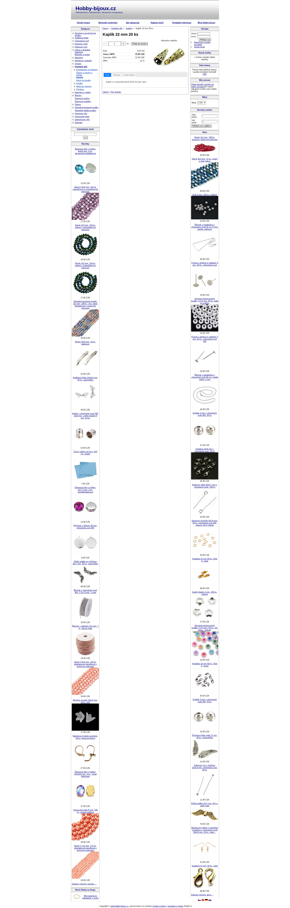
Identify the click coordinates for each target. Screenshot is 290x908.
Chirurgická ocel (82, 41)
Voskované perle (82, 116)
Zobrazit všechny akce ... (202, 895)
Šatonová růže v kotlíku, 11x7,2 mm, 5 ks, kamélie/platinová (85, 489)
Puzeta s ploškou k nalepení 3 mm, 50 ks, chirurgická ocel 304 (204, 339)
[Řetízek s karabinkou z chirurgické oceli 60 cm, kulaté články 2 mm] (204, 407)
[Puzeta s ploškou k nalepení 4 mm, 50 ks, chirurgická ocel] (204, 293)
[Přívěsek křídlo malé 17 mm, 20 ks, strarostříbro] (204, 759)
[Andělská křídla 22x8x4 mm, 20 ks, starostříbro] (85, 407)
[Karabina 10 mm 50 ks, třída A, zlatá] (204, 586)
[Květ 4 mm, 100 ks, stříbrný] (204, 219)
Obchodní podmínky (108, 23)
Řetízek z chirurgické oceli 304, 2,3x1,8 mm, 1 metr (85, 591)
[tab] (107, 75)
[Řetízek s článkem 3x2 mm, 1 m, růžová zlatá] (85, 656)
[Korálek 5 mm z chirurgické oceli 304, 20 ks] (204, 729)
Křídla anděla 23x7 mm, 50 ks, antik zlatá (204, 804)
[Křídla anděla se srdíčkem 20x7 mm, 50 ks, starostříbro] (85, 584)
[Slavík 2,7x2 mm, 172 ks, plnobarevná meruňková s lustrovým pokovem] (85, 878)
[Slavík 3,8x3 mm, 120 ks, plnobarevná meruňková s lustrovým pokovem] (85, 694)
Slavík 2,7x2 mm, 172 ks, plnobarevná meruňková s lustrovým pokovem (85, 848)
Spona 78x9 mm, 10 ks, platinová (85, 343)
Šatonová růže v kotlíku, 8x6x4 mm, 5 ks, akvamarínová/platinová (85, 151)
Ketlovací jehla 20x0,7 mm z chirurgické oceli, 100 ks (204, 486)
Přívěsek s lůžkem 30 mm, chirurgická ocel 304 (85, 527)
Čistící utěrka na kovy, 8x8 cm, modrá (85, 453)
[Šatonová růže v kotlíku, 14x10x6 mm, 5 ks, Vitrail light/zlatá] (85, 804)
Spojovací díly (81, 113)
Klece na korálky (83, 80)
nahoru (106, 92)
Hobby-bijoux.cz (96, 8)
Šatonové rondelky (83, 101)
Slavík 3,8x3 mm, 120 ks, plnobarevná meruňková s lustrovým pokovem (85, 664)
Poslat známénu (129, 75)
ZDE (205, 74)
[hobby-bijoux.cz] (199, 900)
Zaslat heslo (199, 47)
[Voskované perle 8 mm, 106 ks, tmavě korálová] (85, 840)
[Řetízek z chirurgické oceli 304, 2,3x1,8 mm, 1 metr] (85, 620)
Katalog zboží (157, 23)
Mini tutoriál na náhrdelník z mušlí (90, 897)
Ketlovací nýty (81, 47)
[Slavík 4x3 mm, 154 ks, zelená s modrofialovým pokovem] (85, 257)
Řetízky (78, 95)
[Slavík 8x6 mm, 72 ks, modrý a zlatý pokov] (204, 189)
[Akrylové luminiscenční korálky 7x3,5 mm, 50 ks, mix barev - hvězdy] (204, 658)
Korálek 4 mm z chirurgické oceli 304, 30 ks (205, 414)
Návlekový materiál (83, 61)
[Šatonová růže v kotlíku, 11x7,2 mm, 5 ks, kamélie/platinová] (85, 519)
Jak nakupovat (132, 23)
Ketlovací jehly (81, 44)
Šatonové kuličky (82, 98)
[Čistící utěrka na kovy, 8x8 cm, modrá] (85, 481)
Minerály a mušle (82, 54)
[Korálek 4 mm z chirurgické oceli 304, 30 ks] (204, 443)
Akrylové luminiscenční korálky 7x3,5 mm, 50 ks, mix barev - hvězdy (205, 627)
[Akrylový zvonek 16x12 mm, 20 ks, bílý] (85, 730)
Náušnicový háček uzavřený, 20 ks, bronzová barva (85, 737)
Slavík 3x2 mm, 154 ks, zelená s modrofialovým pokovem (85, 265)
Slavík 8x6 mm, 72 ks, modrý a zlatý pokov (205, 160)
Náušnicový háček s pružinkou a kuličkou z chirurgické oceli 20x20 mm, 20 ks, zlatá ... (204, 830)
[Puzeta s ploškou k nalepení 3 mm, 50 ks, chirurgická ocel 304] (204, 369)
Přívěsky (80, 89)
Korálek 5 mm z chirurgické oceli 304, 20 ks (205, 700)
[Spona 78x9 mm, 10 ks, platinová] (85, 372)
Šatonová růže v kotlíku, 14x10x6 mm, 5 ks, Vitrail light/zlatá (85, 774)
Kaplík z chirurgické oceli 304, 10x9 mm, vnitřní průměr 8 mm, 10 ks (85, 415)
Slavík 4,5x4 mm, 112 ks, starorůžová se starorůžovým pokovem (85, 189)
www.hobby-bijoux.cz (119, 906)
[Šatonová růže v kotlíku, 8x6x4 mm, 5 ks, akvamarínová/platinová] (85, 181)
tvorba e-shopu (159, 906)
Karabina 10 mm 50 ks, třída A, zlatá (204, 560)
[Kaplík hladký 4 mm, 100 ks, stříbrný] (204, 619)
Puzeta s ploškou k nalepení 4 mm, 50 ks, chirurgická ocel (204, 264)
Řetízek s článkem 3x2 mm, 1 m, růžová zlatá (85, 627)
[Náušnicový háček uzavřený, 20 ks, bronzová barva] (85, 766)
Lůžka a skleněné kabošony (82, 51)
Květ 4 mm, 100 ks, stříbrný (204, 195)
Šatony (78, 104)
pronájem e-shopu (175, 906)
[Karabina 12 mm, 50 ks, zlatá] (204, 889)
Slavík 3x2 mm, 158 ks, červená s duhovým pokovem (205, 138)
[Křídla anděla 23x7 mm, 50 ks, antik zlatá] (204, 822)
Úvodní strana (83, 23)
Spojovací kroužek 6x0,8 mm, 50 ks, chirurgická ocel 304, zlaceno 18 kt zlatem (205, 523)
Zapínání (78, 122)
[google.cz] (202, 900)
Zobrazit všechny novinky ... (84, 884)
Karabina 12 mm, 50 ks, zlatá (205, 866)
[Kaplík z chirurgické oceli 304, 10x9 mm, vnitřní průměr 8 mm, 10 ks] (85, 446)
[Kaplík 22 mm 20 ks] (169, 56)
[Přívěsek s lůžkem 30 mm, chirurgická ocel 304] (85, 555)
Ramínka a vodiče (83, 92)
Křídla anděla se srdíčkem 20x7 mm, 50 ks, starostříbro (85, 562)
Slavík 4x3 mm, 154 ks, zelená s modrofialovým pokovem (85, 227)
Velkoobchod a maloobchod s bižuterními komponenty (99, 12)
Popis (107, 75)
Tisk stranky (115, 92)
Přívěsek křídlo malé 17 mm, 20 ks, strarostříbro (204, 736)
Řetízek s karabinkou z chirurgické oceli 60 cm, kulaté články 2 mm (204, 377)
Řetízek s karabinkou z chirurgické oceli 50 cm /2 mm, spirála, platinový (204, 227)
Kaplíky (79, 77)
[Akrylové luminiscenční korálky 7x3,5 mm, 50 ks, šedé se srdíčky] (204, 331)
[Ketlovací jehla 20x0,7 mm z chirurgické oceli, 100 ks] (204, 515)
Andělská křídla (81, 38)
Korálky (79, 83)
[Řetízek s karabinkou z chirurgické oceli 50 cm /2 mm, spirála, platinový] (204, 257)
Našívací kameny (84, 86)
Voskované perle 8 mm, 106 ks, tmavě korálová (85, 811)
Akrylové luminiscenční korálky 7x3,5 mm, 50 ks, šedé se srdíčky (204, 301)
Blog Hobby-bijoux (206, 23)
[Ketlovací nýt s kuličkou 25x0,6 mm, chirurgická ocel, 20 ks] (204, 797)
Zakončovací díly (82, 119)
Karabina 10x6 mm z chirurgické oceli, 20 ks (205, 450)
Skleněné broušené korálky (86, 107)
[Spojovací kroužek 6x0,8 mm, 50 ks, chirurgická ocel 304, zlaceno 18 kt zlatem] (204, 553)
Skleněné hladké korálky (85, 110)
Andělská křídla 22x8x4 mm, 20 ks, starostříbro (85, 379)
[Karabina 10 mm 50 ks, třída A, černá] (204, 693)
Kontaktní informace (181, 23)
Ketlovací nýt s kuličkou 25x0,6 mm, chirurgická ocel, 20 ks (204, 767)
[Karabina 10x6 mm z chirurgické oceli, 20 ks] (204, 479)
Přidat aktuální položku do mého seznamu (202, 85)
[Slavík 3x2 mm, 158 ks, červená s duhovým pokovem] (204, 153)
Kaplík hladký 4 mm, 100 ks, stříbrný (204, 593)
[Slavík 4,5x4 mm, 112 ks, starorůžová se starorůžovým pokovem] (85, 219)
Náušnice (79, 58)
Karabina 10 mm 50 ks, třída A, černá (204, 665)
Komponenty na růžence (87, 70)
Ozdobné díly (81, 67)
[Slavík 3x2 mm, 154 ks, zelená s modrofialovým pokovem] (85, 295)
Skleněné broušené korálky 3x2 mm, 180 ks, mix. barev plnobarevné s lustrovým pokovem (85, 304)
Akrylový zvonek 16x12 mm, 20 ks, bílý (85, 701)
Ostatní (78, 64)
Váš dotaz (116, 75)
